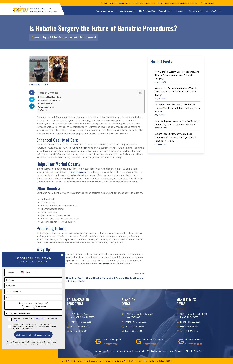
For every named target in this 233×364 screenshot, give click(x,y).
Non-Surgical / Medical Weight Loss (151, 351)
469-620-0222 (110, 3)
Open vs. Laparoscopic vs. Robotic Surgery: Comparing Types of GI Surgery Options (177, 122)
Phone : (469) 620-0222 (81, 321)
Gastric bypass (81, 147)
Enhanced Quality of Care (50, 97)
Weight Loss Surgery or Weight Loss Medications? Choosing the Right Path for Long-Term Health (176, 137)
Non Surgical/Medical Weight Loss (154, 10)
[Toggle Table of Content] (139, 93)
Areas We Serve (213, 10)
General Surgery (127, 10)
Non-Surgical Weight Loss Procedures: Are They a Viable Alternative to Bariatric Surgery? (177, 75)
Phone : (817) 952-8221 (190, 321)
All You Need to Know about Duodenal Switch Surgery (114, 277)
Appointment (195, 10)
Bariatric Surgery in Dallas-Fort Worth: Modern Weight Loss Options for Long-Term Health (177, 108)
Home (36, 37)
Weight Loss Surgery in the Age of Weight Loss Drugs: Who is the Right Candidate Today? (176, 91)
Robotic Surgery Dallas (73, 281)
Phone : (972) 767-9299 (135, 321)
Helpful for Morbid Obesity (51, 100)
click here (104, 263)
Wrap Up (43, 110)
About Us (179, 10)
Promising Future (47, 107)
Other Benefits (46, 103)
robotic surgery (77, 171)
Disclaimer (198, 351)
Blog (44, 37)
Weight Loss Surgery (105, 10)
